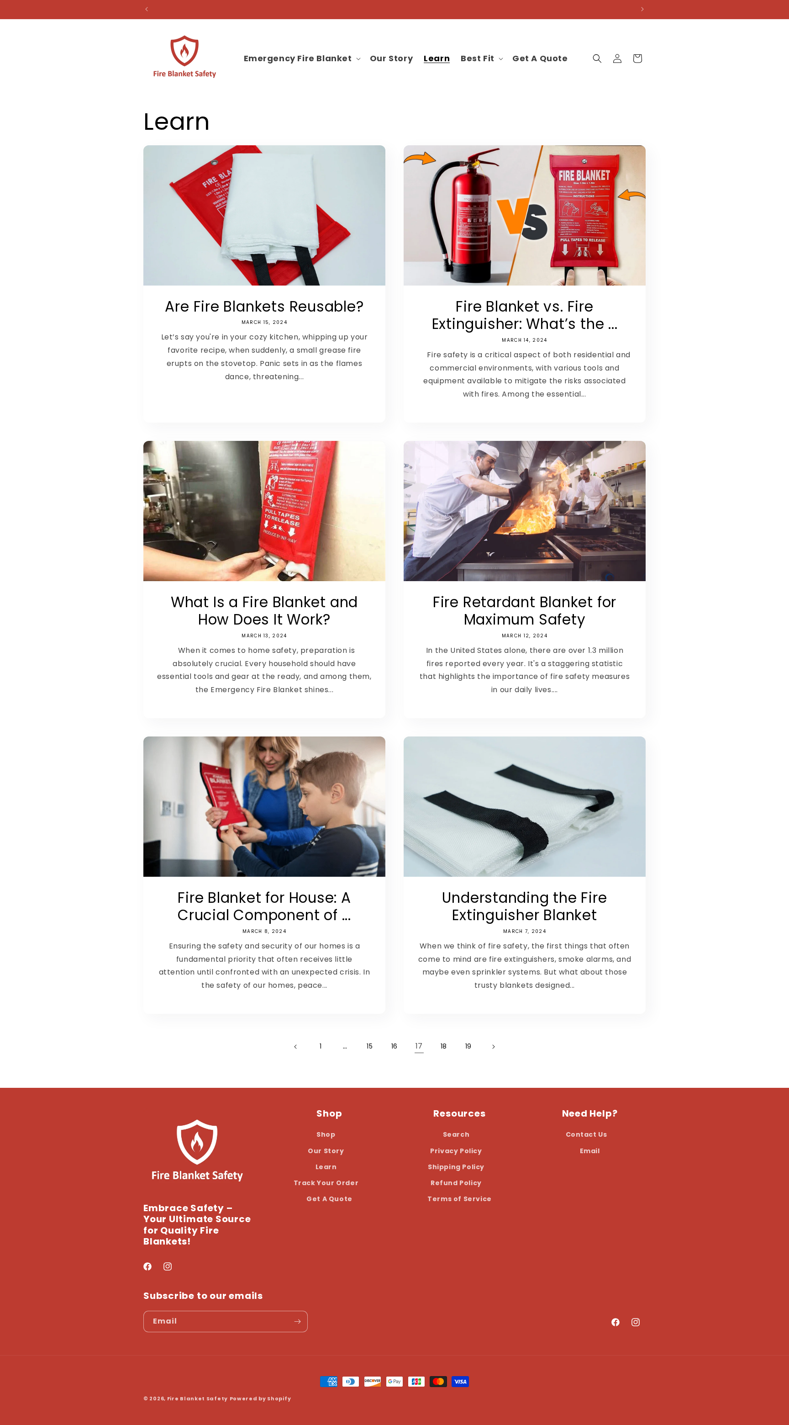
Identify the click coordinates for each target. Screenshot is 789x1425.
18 (444, 1046)
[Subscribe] (297, 1321)
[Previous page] (296, 1047)
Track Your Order (326, 1182)
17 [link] (419, 1046)
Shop (325, 1134)
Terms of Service (459, 1198)
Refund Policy (456, 1182)
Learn (326, 1166)
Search (456, 1134)
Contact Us (586, 1134)
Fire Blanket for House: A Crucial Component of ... (264, 906)
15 (370, 1046)
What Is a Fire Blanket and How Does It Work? (264, 611)
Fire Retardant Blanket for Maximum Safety (524, 611)
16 (394, 1046)
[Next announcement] (642, 9)
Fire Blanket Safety (197, 1398)
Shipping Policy (456, 1166)
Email (590, 1150)
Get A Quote (329, 1198)
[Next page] (493, 1047)
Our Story (326, 1150)
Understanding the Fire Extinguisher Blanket (524, 906)
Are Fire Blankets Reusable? (264, 306)
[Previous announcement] (147, 9)
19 (468, 1046)
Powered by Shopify (260, 1398)
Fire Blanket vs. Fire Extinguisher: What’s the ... (525, 315)
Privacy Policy (456, 1150)
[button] (301, 58)
